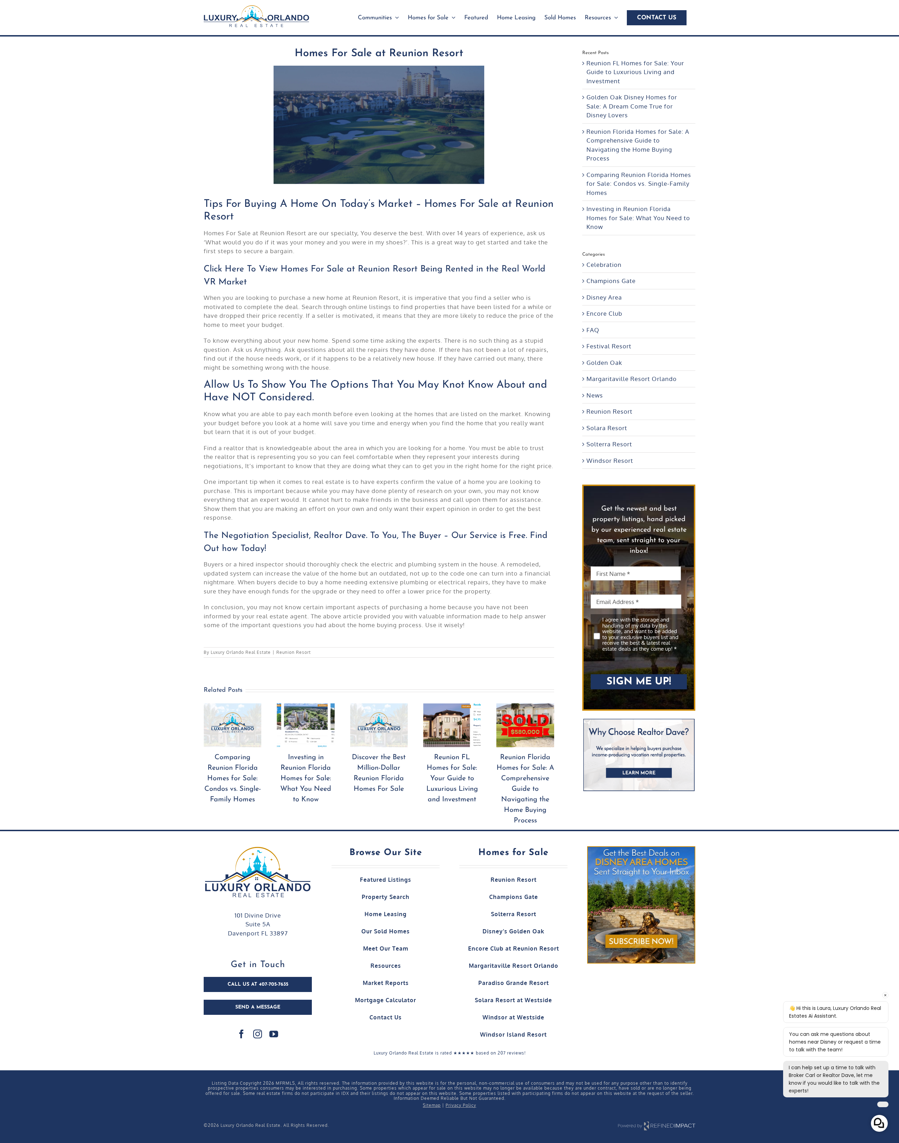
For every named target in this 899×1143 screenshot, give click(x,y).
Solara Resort (606, 428)
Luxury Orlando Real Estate (241, 652)
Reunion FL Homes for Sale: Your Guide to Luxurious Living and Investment (379, 778)
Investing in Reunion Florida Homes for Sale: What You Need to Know (232, 778)
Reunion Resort (293, 652)
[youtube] (273, 1034)
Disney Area (604, 297)
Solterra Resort (609, 444)
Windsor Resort (609, 460)
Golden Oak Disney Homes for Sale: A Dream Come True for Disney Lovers (631, 106)
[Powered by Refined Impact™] (656, 1125)
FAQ (592, 330)
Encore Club (604, 313)
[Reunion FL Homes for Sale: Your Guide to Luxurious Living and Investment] (379, 725)
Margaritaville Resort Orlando (631, 378)
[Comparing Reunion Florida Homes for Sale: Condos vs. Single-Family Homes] (525, 725)
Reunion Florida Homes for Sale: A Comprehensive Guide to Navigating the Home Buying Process (452, 789)
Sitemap (432, 1105)
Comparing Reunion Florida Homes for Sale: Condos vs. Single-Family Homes (525, 778)
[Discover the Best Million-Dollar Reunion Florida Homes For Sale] (305, 725)
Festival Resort (608, 346)
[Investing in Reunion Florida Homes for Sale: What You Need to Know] (232, 725)
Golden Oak (604, 362)
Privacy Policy (461, 1105)
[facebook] (241, 1034)
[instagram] (257, 1034)
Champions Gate (611, 280)
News (594, 395)
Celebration (604, 264)
